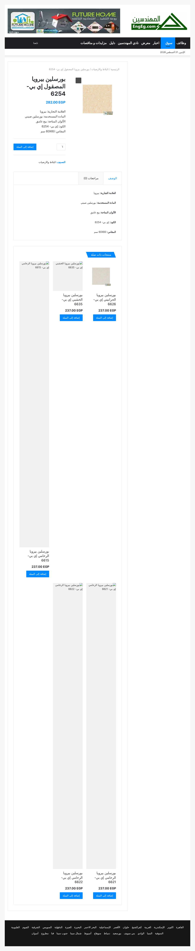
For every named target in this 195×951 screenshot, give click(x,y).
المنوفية (159, 933)
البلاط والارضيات (100, 69)
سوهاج (97, 933)
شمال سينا (76, 933)
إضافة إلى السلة (25, 146)
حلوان (126, 927)
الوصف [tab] (112, 178)
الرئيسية (115, 69)
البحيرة (78, 927)
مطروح (45, 933)
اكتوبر (170, 927)
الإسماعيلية (105, 927)
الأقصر (116, 927)
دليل (112, 43)
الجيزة (68, 927)
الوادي (141, 933)
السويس (47, 927)
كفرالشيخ (137, 927)
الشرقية (36, 927)
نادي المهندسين (128, 43)
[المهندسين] (159, 21)
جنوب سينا (62, 933)
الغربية (147, 927)
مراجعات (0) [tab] (91, 178)
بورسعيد (117, 933)
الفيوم (25, 927)
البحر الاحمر (90, 927)
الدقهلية (58, 927)
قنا (52, 933)
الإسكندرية (159, 927)
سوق (168, 43)
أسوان (35, 933)
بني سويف (129, 933)
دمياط (107, 933)
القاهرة (180, 927)
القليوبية (15, 927)
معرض (145, 43)
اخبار (156, 43)
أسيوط (87, 933)
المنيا (149, 933)
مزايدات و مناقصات (94, 43)
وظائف (181, 43)
